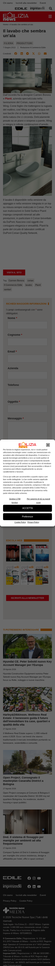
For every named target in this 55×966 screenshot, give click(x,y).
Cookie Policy (20, 522)
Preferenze (27, 516)
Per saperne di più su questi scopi (38, 501)
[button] (48, 444)
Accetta (27, 508)
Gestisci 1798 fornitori (14, 501)
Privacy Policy (33, 522)
